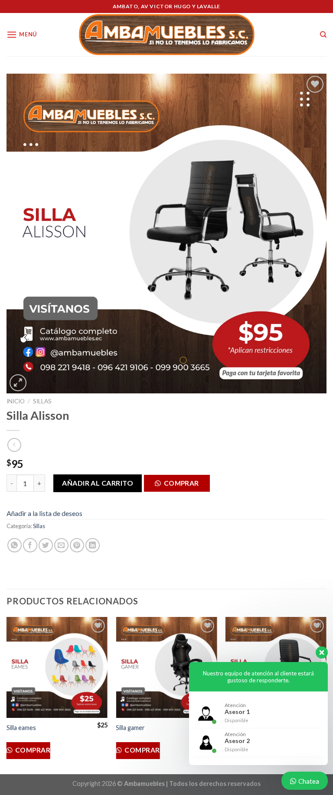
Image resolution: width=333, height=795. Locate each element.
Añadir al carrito (97, 483)
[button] (179, 486)
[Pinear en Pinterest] (77, 545)
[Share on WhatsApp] (14, 545)
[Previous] (6, 694)
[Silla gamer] (166, 667)
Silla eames (21, 727)
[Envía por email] (61, 545)
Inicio (16, 401)
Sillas (42, 401)
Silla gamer (130, 727)
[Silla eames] (57, 667)
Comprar (181, 483)
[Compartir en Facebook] (30, 545)
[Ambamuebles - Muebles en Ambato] (166, 34)
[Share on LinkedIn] (92, 545)
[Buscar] (323, 34)
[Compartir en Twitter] (46, 545)
